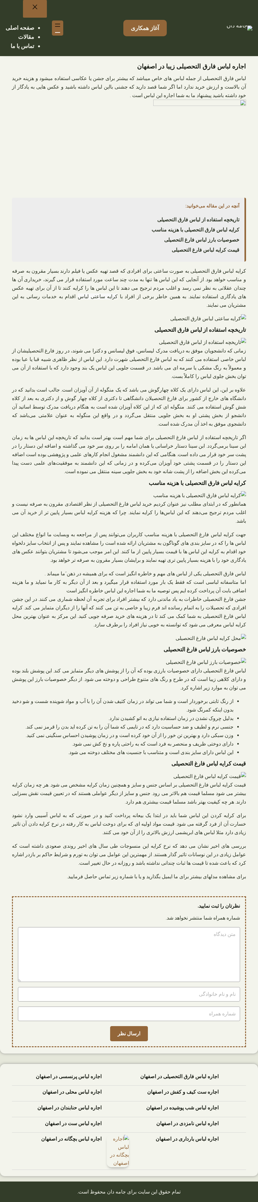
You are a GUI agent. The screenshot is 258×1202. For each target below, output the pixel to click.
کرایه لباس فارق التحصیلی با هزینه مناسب (195, 230)
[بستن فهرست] (35, 9)
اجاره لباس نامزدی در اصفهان (187, 1123)
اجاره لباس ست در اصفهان (73, 1123)
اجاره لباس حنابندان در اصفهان (69, 1108)
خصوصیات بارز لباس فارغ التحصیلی (201, 240)
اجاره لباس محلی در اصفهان (72, 1092)
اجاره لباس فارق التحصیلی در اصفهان (179, 1076)
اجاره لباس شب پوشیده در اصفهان (182, 1108)
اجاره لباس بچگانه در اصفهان (71, 1139)
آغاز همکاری (145, 28)
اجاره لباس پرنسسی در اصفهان (69, 1076)
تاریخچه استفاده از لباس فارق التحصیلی (198, 220)
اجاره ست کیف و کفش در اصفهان (183, 1092)
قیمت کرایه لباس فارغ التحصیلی (205, 250)
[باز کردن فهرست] (57, 28)
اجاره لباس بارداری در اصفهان (187, 1139)
